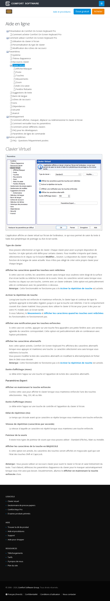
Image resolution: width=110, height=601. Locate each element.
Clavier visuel (13, 501)
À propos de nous (15, 561)
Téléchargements (15, 553)
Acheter (98, 11)
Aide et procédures (62, 11)
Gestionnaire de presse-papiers (21, 505)
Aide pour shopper (16, 539)
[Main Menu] (101, 3)
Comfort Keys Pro (15, 509)
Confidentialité (31, 594)
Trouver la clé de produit (18, 527)
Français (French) (14, 594)
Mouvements (34, 313)
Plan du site (13, 565)
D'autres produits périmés (19, 513)
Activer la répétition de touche (76, 288)
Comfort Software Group (28, 587)
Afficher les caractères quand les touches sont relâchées (73, 313)
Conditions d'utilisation (50, 594)
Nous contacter (69, 594)
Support (11, 535)
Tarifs (10, 557)
